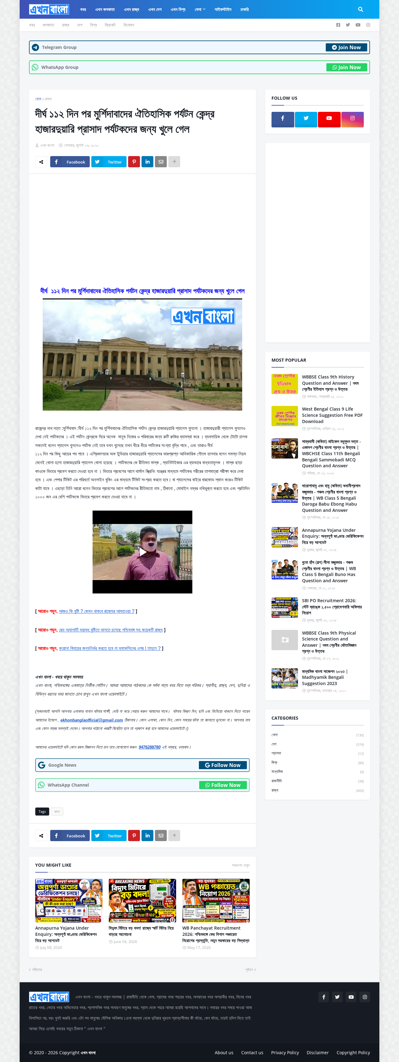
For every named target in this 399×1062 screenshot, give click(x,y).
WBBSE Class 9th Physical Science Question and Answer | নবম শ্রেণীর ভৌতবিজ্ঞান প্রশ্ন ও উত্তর (329, 642)
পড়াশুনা (318, 753)
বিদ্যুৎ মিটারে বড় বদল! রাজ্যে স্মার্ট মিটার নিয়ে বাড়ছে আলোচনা (141, 931)
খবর (32, 25)
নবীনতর (37, 969)
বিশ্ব (93, 25)
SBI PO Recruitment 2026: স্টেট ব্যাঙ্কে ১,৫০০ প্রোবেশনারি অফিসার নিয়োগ (332, 607)
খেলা (318, 734)
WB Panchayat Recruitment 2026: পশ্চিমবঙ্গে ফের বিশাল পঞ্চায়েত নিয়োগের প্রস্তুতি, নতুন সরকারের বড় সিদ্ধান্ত (215, 934)
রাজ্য (65, 25)
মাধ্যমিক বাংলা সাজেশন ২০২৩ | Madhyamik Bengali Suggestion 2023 (325, 677)
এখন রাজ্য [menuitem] (131, 9)
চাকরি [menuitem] (245, 9)
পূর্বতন (249, 969)
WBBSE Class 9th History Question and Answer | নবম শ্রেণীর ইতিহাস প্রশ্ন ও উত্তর (330, 383)
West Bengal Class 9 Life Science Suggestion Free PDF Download (332, 415)
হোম (38, 99)
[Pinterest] (134, 161)
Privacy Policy (285, 1052)
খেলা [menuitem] (198, 9)
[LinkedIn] (147, 161)
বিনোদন (128, 25)
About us (224, 1052)
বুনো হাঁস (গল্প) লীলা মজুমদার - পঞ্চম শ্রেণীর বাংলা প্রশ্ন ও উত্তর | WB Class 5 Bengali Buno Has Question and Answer (329, 571)
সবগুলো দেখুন (241, 865)
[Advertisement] (142, 225)
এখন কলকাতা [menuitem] (105, 9)
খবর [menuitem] (83, 9)
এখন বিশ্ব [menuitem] (178, 9)
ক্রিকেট (110, 25)
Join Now (350, 47)
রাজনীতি (318, 780)
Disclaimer (318, 1052)
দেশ (79, 25)
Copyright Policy (353, 1052)
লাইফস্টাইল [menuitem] (223, 9)
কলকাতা (48, 25)
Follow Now (226, 765)
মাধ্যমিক (318, 771)
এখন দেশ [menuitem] (154, 9)
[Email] (161, 161)
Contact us (252, 1052)
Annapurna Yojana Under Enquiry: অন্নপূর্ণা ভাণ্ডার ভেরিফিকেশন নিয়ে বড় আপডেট (66, 934)
